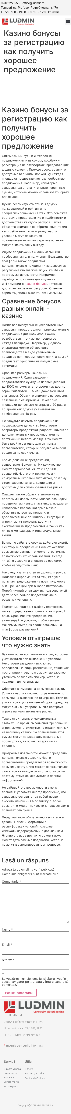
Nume (7, 929)
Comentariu (11, 881)
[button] (68, 21)
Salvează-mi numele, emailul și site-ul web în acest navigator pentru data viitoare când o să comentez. (35, 981)
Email (7, 944)
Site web (8, 959)
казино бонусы (36, 284)
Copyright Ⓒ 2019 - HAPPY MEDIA (35, 1105)
